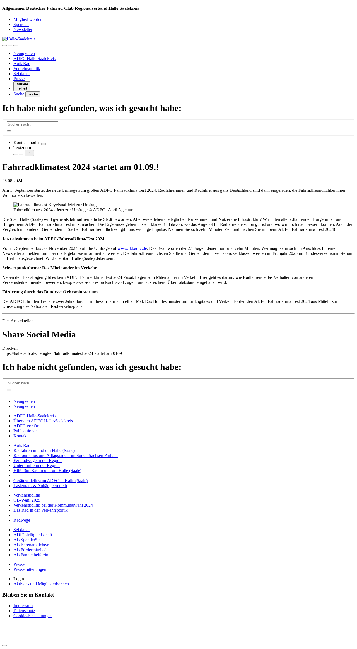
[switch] (43, 144)
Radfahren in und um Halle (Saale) (44, 450)
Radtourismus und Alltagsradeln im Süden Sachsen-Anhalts (65, 455)
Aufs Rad (21, 63)
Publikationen (25, 430)
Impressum (23, 605)
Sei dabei (21, 73)
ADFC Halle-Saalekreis (34, 58)
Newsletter (22, 29)
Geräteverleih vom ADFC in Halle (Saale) (50, 480)
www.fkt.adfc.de (132, 248)
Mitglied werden (27, 19)
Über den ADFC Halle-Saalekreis (43, 420)
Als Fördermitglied (30, 549)
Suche (19, 94)
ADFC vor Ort (26, 425)
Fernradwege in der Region (37, 460)
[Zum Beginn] (4, 645)
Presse (19, 78)
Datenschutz (24, 610)
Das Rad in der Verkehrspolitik (40, 510)
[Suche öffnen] (10, 45)
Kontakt (20, 436)
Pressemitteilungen (29, 569)
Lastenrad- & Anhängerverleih (40, 485)
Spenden (21, 24)
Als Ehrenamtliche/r (31, 544)
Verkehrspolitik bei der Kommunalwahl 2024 (53, 505)
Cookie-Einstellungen (32, 615)
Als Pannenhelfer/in (30, 554)
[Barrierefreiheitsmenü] (4, 45)
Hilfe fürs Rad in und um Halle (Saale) (47, 470)
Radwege (21, 520)
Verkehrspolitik (26, 68)
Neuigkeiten (24, 53)
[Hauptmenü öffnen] (15, 45)
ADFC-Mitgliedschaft (32, 534)
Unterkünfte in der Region (36, 465)
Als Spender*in (27, 539)
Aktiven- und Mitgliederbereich (41, 583)
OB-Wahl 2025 (26, 500)
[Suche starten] (9, 131)
